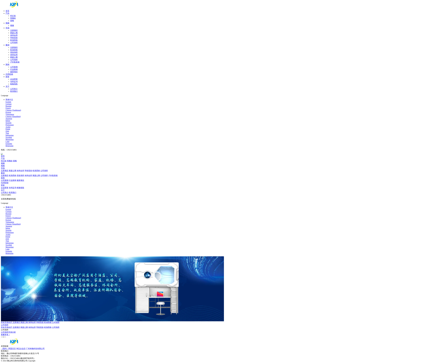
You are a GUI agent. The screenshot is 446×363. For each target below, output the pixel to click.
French (8, 108)
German (8, 104)
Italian (8, 121)
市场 (7, 28)
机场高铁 (14, 40)
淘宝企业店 (21, 349)
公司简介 (14, 89)
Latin (7, 142)
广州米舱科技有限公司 (35, 349)
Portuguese (10, 125)
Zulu (7, 131)
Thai (7, 133)
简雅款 (13, 18)
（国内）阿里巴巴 (8, 349)
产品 (7, 13)
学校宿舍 (14, 38)
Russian (8, 106)
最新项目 (14, 72)
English (8, 102)
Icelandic (9, 144)
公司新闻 (14, 67)
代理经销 (9, 74)
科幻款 (13, 16)
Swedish (9, 137)
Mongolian (10, 139)
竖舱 (12, 21)
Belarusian (9, 146)
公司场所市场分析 (8, 332)
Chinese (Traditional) (13, 110)
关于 (7, 86)
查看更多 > (5, 335)
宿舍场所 (14, 52)
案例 (7, 45)
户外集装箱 (15, 62)
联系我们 (14, 91)
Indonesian (10, 135)
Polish (8, 129)
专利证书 (14, 82)
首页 (7, 11)
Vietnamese (10, 114)
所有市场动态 (7, 322)
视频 (7, 23)
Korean (8, 112)
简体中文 (9, 100)
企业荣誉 (14, 79)
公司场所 (14, 43)
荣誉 (7, 77)
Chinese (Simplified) (13, 116)
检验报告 (14, 84)
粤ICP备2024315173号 (46, 361)
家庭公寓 (14, 33)
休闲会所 (14, 35)
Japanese (9, 119)
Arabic (8, 127)
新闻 (7, 64)
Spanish (8, 123)
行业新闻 (14, 69)
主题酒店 (14, 30)
